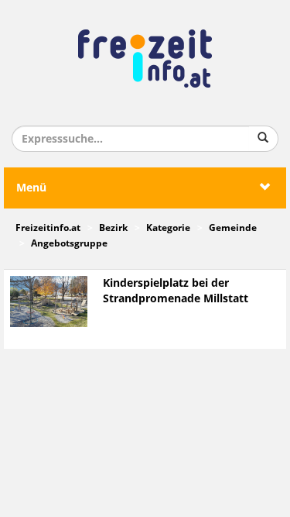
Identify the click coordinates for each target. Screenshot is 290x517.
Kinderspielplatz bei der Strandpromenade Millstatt (175, 291)
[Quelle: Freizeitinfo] (48, 301)
